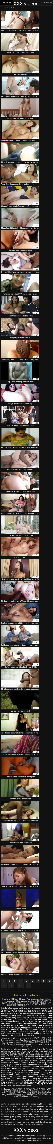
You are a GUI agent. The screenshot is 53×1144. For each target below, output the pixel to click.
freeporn (18, 1112)
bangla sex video (23, 1104)
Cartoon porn (7, 1042)
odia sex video (6, 1119)
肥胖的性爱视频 (14, 1091)
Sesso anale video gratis (31, 1138)
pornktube (5, 1122)
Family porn (10, 1001)
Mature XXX (21, 1093)
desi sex (40, 1106)
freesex (25, 1112)
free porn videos (37, 1109)
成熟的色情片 (32, 1093)
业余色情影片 (17, 1089)
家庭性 (36, 1003)
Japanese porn (8, 1038)
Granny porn (11, 1095)
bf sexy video (11, 1106)
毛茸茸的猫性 (40, 1042)
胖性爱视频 (42, 1093)
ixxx (23, 1117)
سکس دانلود (46, 1138)
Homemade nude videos (28, 1097)
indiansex (5, 1117)
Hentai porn (20, 1003)
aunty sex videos (8, 1104)
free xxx (10, 1112)
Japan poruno (32, 1040)
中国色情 (43, 1003)
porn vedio (40, 1119)
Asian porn (15, 1040)
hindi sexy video (7, 1114)
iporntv (17, 1117)
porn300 (48, 1119)
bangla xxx (35, 1104)
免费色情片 (20, 1095)
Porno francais (40, 1005)
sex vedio (31, 1124)
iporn (12, 1117)
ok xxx (15, 1119)
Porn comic (5, 1040)
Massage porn (31, 1095)
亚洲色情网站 (28, 1042)
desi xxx (10, 1109)
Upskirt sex (28, 1046)
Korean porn (18, 1042)
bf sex (42, 1104)
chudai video (23, 1106)
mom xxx (39, 1117)
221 (20, 985)
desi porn (32, 1106)
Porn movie (42, 1095)
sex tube (23, 1124)
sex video (39, 1124)
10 (4, 985)
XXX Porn (14, 999)
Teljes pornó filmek (19, 1141)
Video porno (35, 1091)
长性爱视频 (21, 1005)
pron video (30, 1122)
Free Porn (6, 999)
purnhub (38, 1122)
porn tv (32, 1119)
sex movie (8, 1124)
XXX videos (9, 7)
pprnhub (21, 1122)
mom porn (30, 1117)
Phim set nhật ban (34, 1141)
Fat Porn (29, 1003)
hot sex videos (39, 1114)
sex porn (16, 1124)
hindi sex (47, 1112)
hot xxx (48, 1114)
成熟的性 (12, 1093)
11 (11, 985)
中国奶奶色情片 (30, 1089)
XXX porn (22, 999)
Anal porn (32, 1001)
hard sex (33, 1112)
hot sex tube (27, 1114)
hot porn (18, 1114)
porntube (14, 1122)
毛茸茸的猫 (46, 1038)
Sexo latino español (14, 1138)
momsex (47, 1117)
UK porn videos (22, 1001)
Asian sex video (30, 1044)
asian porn (25, 1091)
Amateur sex (27, 1038)
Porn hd (23, 1040)
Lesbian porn (6, 1089)
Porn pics (11, 1003)
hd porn (40, 1112)
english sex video (22, 1109)
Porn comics (32, 999)
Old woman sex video (15, 1044)
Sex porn (29, 1005)
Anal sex (40, 999)
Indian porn (42, 1044)
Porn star (18, 1038)
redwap (45, 1122)
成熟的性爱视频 (42, 1001)
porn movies (24, 1119)
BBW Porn (38, 1038)
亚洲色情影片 (42, 1089)
